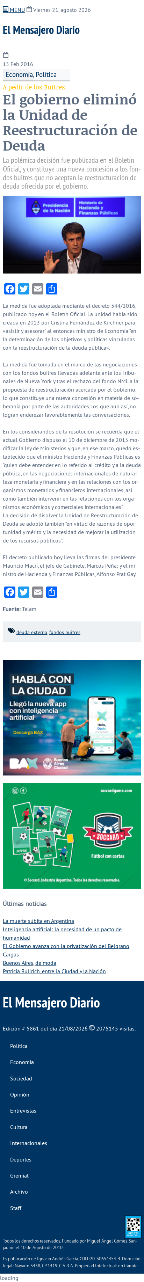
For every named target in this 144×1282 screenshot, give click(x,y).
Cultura (19, 1126)
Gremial (19, 1175)
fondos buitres (64, 632)
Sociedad (21, 1078)
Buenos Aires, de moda (29, 962)
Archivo (19, 1191)
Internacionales (28, 1142)
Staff (15, 1207)
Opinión (19, 1094)
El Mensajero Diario (41, 29)
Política (46, 74)
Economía (19, 74)
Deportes (20, 1159)
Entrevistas (23, 1110)
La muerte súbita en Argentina (38, 920)
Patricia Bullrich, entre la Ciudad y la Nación (54, 971)
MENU (16, 9)
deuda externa (31, 632)
